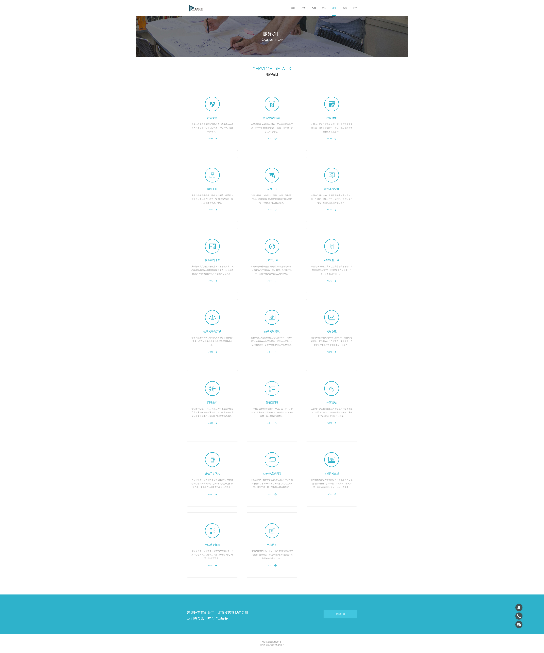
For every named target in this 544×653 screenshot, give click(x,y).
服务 (334, 8)
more (210, 139)
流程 (345, 8)
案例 (314, 8)
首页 (293, 8)
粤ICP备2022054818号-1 (271, 642)
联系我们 (340, 614)
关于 (303, 8)
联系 (355, 8)
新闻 (324, 8)
